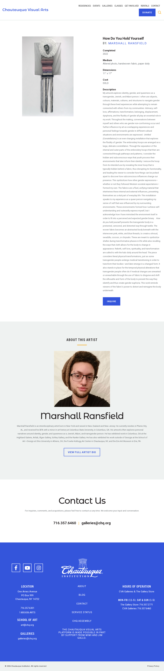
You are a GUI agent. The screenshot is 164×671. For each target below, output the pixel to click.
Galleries (107, 5)
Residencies (84, 5)
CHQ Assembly (82, 620)
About (82, 586)
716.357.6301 (27, 608)
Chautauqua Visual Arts (25, 10)
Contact (155, 5)
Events (96, 5)
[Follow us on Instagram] (38, 568)
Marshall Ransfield (127, 43)
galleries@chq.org (96, 523)
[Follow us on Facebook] (16, 568)
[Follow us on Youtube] (27, 568)
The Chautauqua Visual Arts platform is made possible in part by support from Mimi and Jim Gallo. (82, 633)
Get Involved (132, 5)
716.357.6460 (64, 523)
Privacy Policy (153, 666)
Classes (119, 5)
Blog (82, 594)
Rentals (145, 5)
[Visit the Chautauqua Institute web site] (82, 567)
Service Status (82, 612)
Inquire (111, 301)
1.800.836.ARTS (27, 612)
